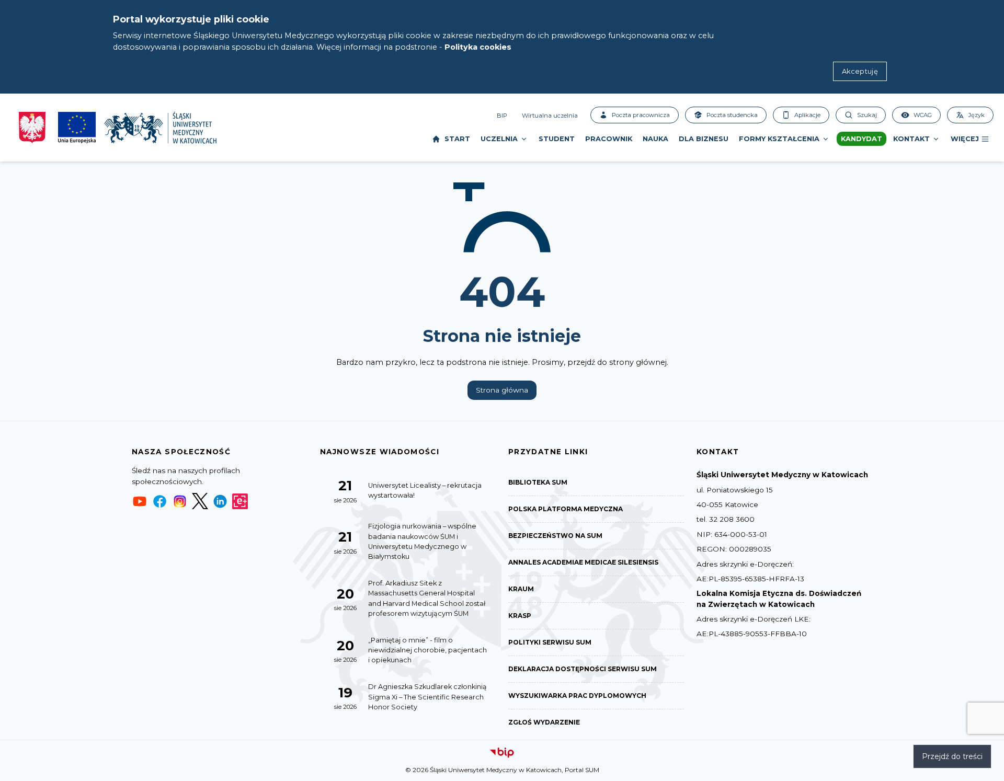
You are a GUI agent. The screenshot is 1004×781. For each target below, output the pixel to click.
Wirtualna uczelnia (550, 115)
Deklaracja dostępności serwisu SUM (582, 669)
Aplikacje (807, 115)
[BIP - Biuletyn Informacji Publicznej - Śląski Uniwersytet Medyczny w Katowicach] (502, 752)
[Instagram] (180, 501)
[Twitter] (200, 501)
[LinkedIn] (220, 501)
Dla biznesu (703, 139)
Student (557, 139)
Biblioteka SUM (537, 482)
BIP (502, 115)
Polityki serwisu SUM (549, 642)
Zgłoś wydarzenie (544, 722)
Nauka (655, 139)
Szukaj (867, 115)
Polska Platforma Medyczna (565, 509)
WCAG (923, 115)
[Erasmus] (240, 501)
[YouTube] (139, 501)
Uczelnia (499, 139)
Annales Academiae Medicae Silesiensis (583, 562)
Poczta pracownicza (641, 115)
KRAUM (521, 589)
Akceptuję (860, 71)
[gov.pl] (32, 127)
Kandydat (861, 139)
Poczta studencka (732, 115)
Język (976, 115)
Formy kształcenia (779, 139)
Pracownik (608, 139)
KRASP (519, 615)
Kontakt (911, 139)
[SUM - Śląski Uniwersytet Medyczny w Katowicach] (160, 127)
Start (457, 139)
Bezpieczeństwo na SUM (555, 535)
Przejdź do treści (952, 756)
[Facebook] (159, 501)
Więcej (965, 139)
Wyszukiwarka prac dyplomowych (577, 695)
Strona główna (502, 390)
